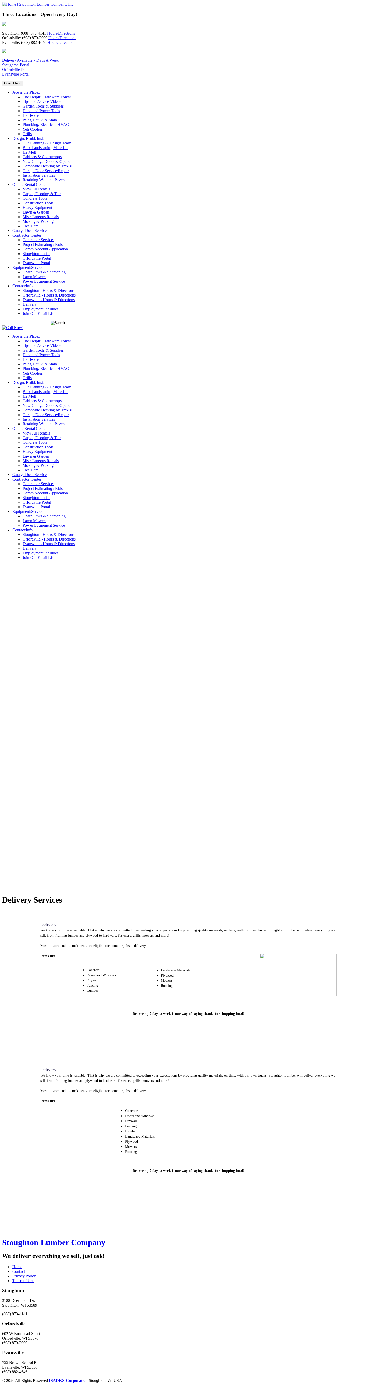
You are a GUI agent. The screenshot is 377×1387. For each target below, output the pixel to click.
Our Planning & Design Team (47, 143)
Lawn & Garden (36, 212)
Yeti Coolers (33, 129)
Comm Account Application (45, 249)
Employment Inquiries (40, 309)
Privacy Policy (24, 1276)
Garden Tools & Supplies (43, 106)
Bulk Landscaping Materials (45, 147)
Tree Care (30, 226)
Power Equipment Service (44, 281)
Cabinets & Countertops (42, 157)
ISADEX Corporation (68, 1380)
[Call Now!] (12, 327)
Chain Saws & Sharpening (44, 272)
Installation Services (39, 175)
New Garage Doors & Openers (48, 161)
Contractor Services (38, 240)
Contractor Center (26, 235)
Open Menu (12, 83)
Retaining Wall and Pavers (44, 180)
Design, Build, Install (29, 138)
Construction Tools (38, 203)
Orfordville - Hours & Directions (49, 295)
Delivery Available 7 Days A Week (30, 60)
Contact (18, 1271)
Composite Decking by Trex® (47, 166)
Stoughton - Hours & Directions (48, 290)
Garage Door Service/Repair (46, 170)
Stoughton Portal (15, 65)
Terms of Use (23, 1280)
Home (17, 1267)
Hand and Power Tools (41, 111)
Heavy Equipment (37, 207)
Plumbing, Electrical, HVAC (46, 124)
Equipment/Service (27, 267)
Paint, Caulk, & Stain (40, 120)
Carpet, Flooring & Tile (42, 194)
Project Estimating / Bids (43, 244)
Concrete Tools (35, 198)
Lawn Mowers (34, 276)
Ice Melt (29, 152)
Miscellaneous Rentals (41, 217)
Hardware (31, 115)
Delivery (30, 304)
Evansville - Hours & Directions (49, 300)
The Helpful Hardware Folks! (47, 97)
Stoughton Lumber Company (53, 1242)
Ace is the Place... (26, 92)
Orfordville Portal (16, 69)
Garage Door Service (29, 230)
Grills (27, 134)
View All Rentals (36, 189)
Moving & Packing (38, 221)
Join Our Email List (38, 313)
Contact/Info (22, 286)
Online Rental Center (29, 184)
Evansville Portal (15, 74)
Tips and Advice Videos (42, 101)
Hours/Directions (61, 33)
